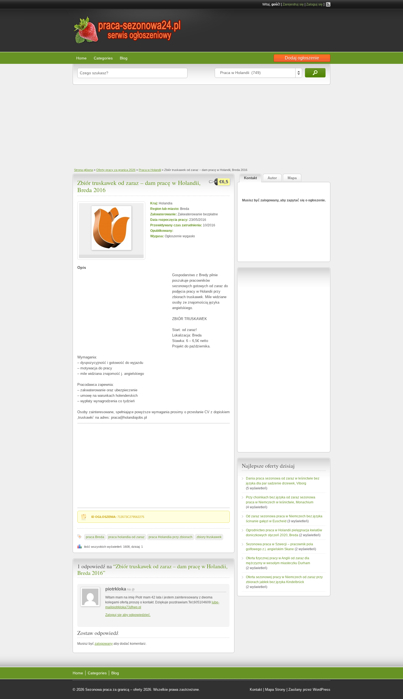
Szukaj (315, 73)
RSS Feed (328, 4)
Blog (123, 58)
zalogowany (104, 644)
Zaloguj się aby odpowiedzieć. (128, 615)
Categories (103, 58)
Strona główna (83, 170)
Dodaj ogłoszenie (302, 58)
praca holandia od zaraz (126, 537)
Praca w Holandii (150, 170)
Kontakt (256, 689)
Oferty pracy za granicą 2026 (115, 170)
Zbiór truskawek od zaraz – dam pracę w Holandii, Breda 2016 (139, 186)
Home (81, 58)
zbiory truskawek (209, 537)
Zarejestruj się (293, 4)
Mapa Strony (275, 689)
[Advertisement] (201, 125)
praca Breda (95, 537)
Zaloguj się (314, 4)
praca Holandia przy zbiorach (170, 537)
